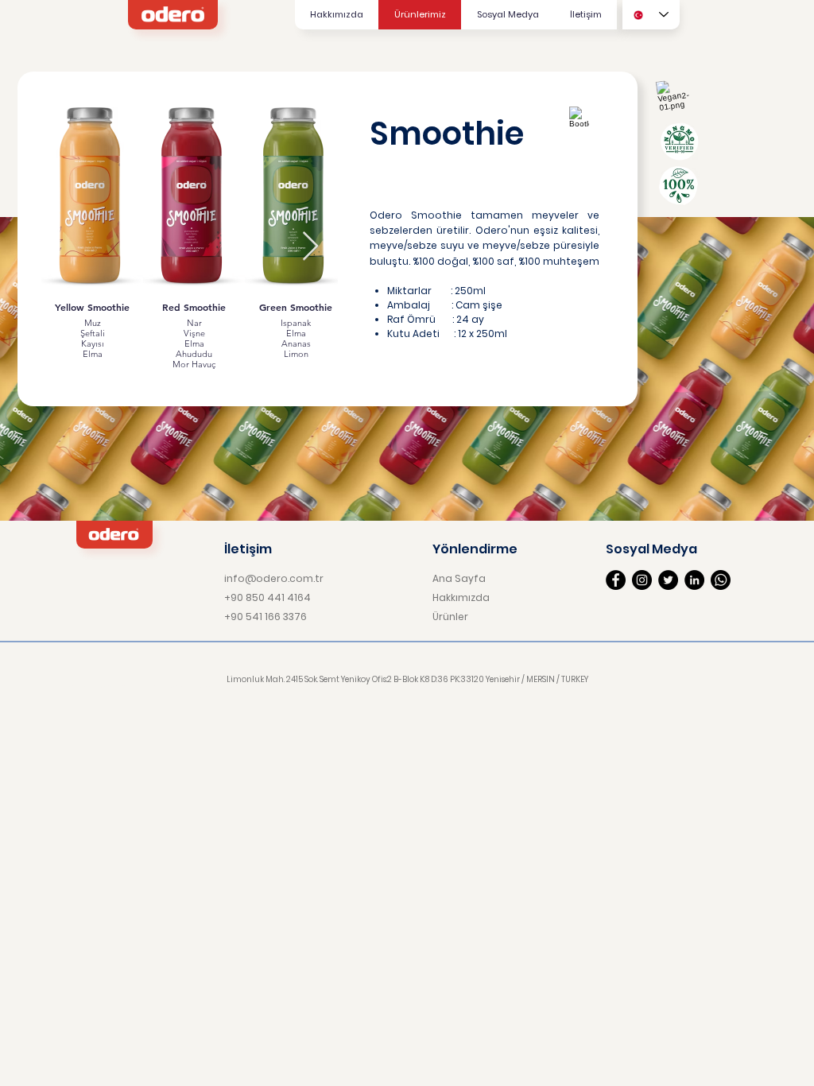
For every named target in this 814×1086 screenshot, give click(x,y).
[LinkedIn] (694, 580)
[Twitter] (668, 580)
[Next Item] (310, 246)
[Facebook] (616, 580)
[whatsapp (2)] (721, 580)
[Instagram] (642, 580)
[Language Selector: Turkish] (651, 14)
